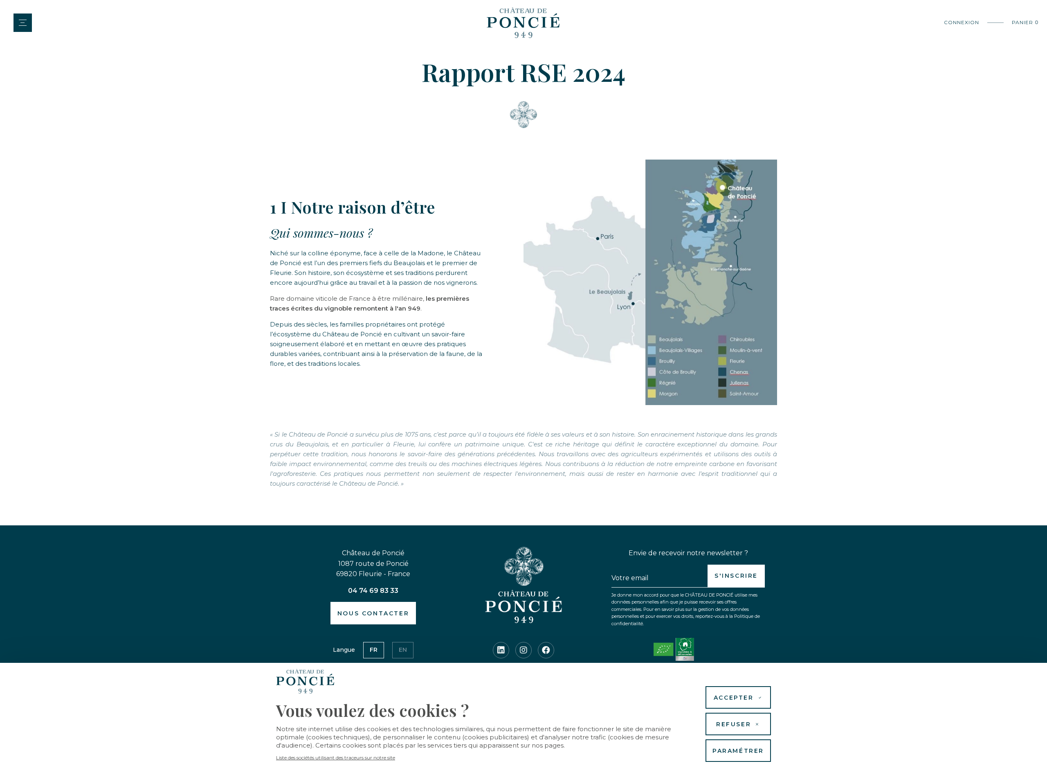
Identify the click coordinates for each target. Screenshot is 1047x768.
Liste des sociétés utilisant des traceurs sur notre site (335, 757)
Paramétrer (738, 750)
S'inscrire (736, 575)
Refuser (733, 724)
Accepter (734, 697)
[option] (373, 650)
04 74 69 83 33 (373, 591)
